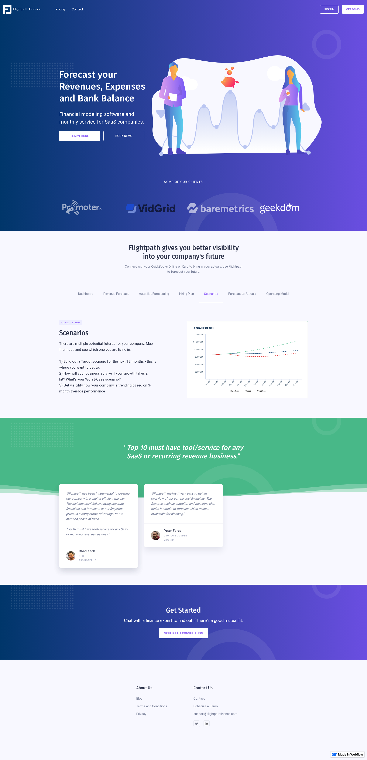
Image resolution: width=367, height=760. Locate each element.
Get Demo (353, 9)
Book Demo (123, 136)
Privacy (141, 714)
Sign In (329, 9)
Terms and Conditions (151, 706)
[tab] (85, 293)
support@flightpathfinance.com (215, 714)
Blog (139, 698)
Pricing (60, 9)
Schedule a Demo (205, 706)
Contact (77, 9)
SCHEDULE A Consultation (183, 633)
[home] (23, 9)
